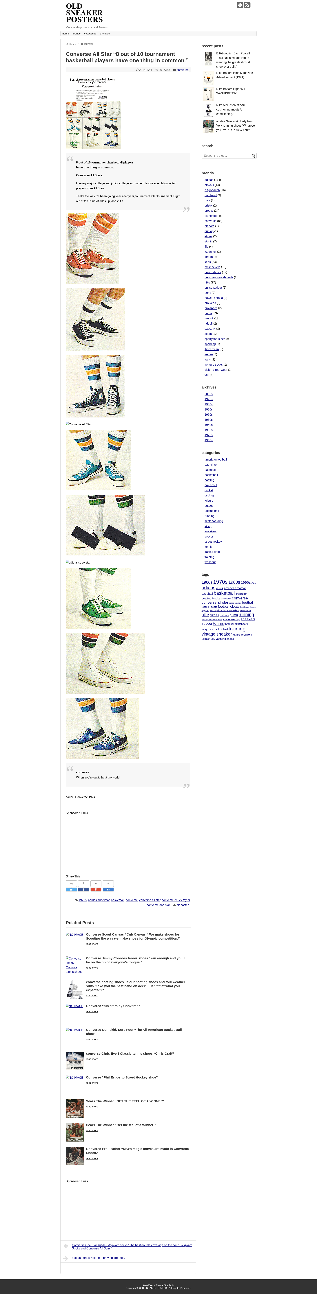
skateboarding (214, 521)
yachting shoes (225, 638)
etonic (208, 241)
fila (206, 246)
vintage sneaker (217, 634)
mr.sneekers (212, 267)
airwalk (209, 185)
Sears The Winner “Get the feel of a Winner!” (121, 1125)
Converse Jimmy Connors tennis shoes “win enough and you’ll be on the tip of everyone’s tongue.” (135, 960)
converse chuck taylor (176, 900)
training (209, 557)
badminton (211, 464)
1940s (209, 424)
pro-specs (211, 308)
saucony (210, 328)
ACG (254, 583)
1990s (209, 399)
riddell (209, 323)
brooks (209, 210)
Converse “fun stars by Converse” (113, 1006)
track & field (212, 551)
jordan (209, 256)
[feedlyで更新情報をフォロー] (240, 6)
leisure (209, 500)
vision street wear (216, 369)
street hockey (213, 541)
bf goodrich (241, 594)
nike (207, 282)
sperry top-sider (215, 338)
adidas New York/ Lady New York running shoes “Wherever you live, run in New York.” (236, 126)
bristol (208, 205)
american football (216, 459)
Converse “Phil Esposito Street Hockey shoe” (122, 1077)
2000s (209, 394)
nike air (214, 615)
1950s (209, 419)
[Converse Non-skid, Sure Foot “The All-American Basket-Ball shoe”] (75, 1037)
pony (208, 292)
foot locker (245, 607)
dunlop (209, 231)
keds (208, 262)
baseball (210, 469)
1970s (83, 900)
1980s (209, 404)
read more (92, 943)
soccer (209, 536)
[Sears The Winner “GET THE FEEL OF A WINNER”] (75, 1108)
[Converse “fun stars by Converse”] (75, 1013)
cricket (209, 490)
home (65, 33)
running (209, 516)
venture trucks (214, 364)
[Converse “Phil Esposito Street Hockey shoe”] (75, 1085)
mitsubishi (221, 610)
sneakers (210, 531)
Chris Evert (226, 599)
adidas (209, 179)
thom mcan (212, 349)
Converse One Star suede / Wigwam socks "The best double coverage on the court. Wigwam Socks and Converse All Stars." (132, 1247)
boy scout (211, 485)
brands (76, 33)
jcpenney (210, 251)
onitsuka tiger (213, 287)
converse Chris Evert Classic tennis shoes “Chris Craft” (130, 1053)
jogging (205, 610)
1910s (209, 440)
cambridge (211, 215)
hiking (253, 607)
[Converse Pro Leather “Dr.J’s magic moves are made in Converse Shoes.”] (75, 1156)
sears (208, 333)
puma (208, 313)
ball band (211, 195)
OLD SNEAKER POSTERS (153, 1288)
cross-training (235, 603)
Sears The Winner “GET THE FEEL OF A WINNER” (125, 1101)
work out (210, 562)
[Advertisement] (96, 841)
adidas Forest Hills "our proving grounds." (99, 1257)
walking (236, 635)
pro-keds (210, 303)
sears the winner (214, 620)
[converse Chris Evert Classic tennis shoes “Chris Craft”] (75, 1061)
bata (207, 200)
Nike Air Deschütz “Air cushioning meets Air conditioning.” (230, 109)
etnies (208, 236)
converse (183, 69)
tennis (208, 546)
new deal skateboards (219, 277)
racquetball (212, 510)
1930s (209, 430)
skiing (208, 526)
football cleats (229, 606)
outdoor (209, 505)
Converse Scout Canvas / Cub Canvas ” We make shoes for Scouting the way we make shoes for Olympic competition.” (133, 936)
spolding (210, 344)
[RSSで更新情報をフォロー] (247, 6)
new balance (213, 272)
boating (209, 480)
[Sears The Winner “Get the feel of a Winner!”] (75, 1132)
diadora (209, 226)
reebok (209, 318)
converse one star (158, 905)
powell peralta (214, 297)
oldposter (182, 905)
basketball (117, 900)
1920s (209, 435)
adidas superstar (99, 900)
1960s (209, 414)
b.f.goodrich (212, 190)
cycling (209, 495)
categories (90, 33)
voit (207, 374)
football (248, 602)
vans (208, 359)
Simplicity (169, 1285)
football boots (209, 606)
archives (105, 33)
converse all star (149, 900)
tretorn (209, 354)
